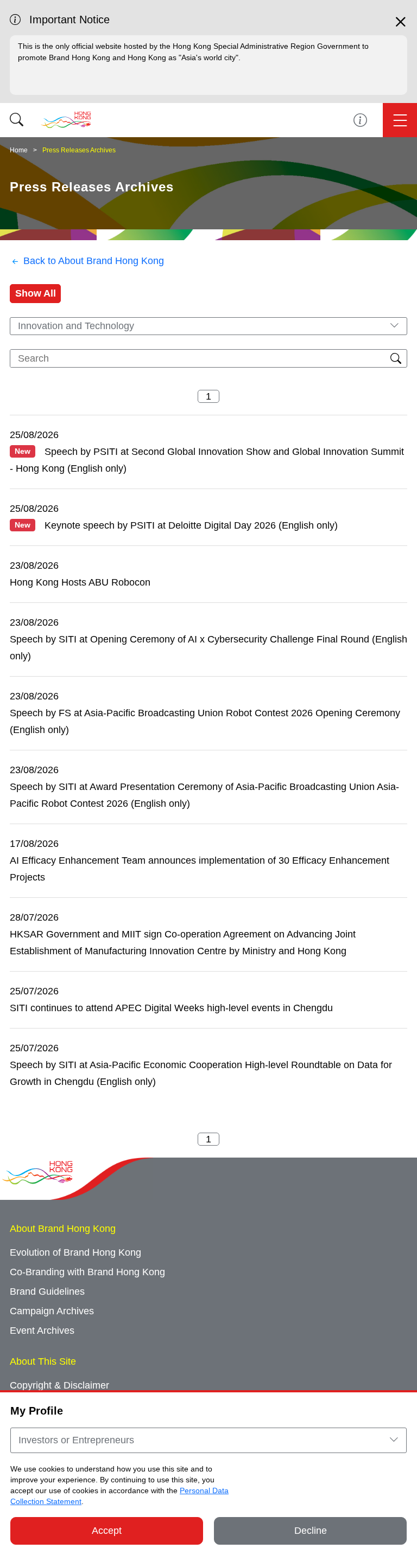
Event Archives (42, 1330)
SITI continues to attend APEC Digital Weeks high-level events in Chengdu (171, 1008)
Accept (107, 1530)
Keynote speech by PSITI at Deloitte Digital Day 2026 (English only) (176, 525)
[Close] (401, 26)
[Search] (16, 120)
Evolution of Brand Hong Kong (75, 1252)
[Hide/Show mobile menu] (400, 120)
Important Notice (360, 120)
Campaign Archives (52, 1311)
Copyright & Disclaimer (59, 1385)
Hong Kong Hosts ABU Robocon (80, 582)
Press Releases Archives (79, 150)
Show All (35, 293)
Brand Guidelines (47, 1291)
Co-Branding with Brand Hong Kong (87, 1272)
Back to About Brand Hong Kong (93, 260)
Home (19, 150)
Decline (310, 1530)
